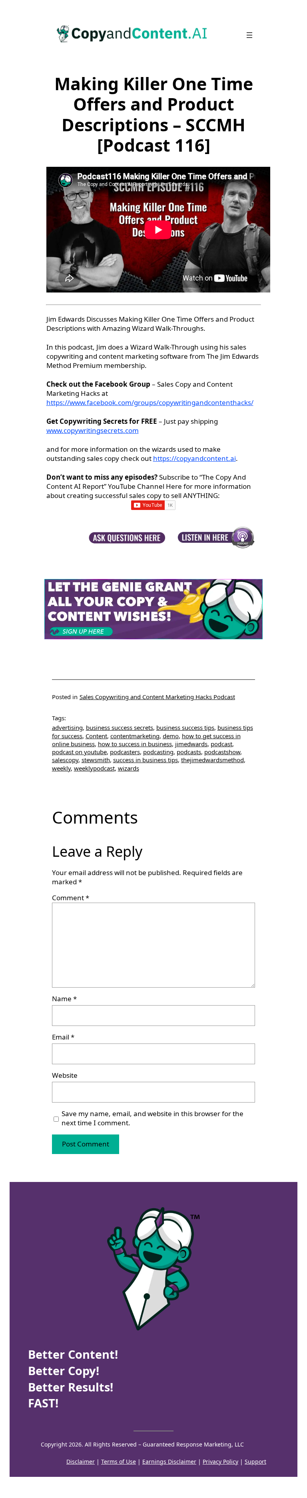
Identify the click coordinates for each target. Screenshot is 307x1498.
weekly (61, 768)
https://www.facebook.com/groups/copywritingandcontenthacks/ (149, 402)
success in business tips (145, 760)
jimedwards (191, 744)
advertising (67, 727)
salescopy (65, 760)
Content (96, 736)
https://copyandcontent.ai (194, 458)
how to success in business (135, 744)
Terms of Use (118, 1461)
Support (255, 1461)
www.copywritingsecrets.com (92, 430)
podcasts (189, 752)
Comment (70, 897)
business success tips (185, 727)
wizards (128, 768)
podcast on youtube (79, 752)
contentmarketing (134, 736)
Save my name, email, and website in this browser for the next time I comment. (152, 1118)
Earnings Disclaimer (169, 1461)
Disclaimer (80, 1461)
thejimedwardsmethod (212, 760)
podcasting (158, 752)
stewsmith (96, 760)
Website (65, 1075)
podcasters (125, 752)
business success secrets (119, 727)
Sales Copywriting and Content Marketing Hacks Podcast (157, 697)
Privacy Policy (220, 1461)
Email (63, 1037)
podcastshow (222, 752)
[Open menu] (249, 35)
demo (171, 736)
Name (64, 998)
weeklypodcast (94, 768)
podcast (221, 744)
